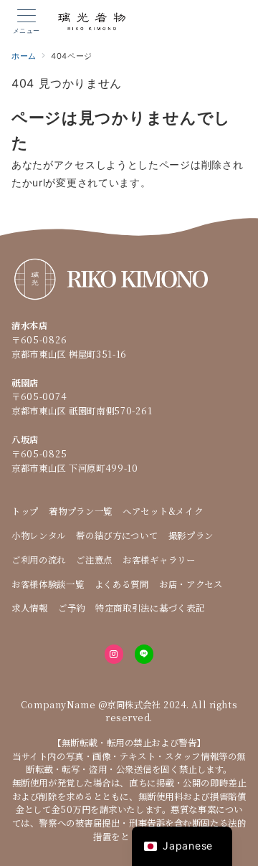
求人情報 (29, 607)
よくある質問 (122, 584)
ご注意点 (94, 559)
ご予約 (71, 607)
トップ (25, 511)
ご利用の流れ (38, 559)
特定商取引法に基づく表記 (149, 607)
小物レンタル (38, 535)
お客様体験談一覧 (48, 584)
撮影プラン (191, 535)
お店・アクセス (191, 584)
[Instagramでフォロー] (114, 653)
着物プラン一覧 (81, 511)
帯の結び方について (117, 535)
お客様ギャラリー (159, 559)
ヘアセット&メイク (163, 511)
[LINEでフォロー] (144, 653)
